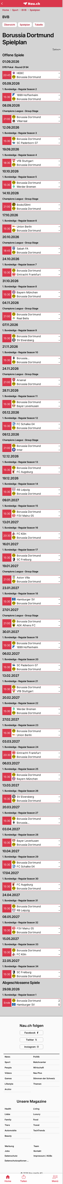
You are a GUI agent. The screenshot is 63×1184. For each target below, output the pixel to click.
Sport (15, 10)
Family (8, 1119)
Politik (36, 1056)
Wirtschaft (38, 1067)
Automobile (10, 1130)
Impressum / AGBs (43, 1156)
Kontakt (37, 1151)
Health (8, 1108)
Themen (37, 1084)
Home (5, 10)
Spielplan (35, 10)
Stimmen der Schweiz (44, 1078)
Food (35, 1119)
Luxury (36, 1114)
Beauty (8, 1136)
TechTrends (39, 1130)
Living (36, 1108)
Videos (8, 1073)
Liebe (7, 1114)
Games (8, 1078)
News (7, 1056)
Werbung (9, 1146)
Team (36, 1146)
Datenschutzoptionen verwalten (18, 1160)
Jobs (7, 1151)
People (8, 1067)
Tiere (7, 1125)
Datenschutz (11, 1156)
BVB (24, 10)
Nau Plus (37, 1073)
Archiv (8, 1089)
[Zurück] (2, 3)
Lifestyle (9, 1084)
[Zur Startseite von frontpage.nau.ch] (31, 3)
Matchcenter (39, 1062)
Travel (36, 1125)
